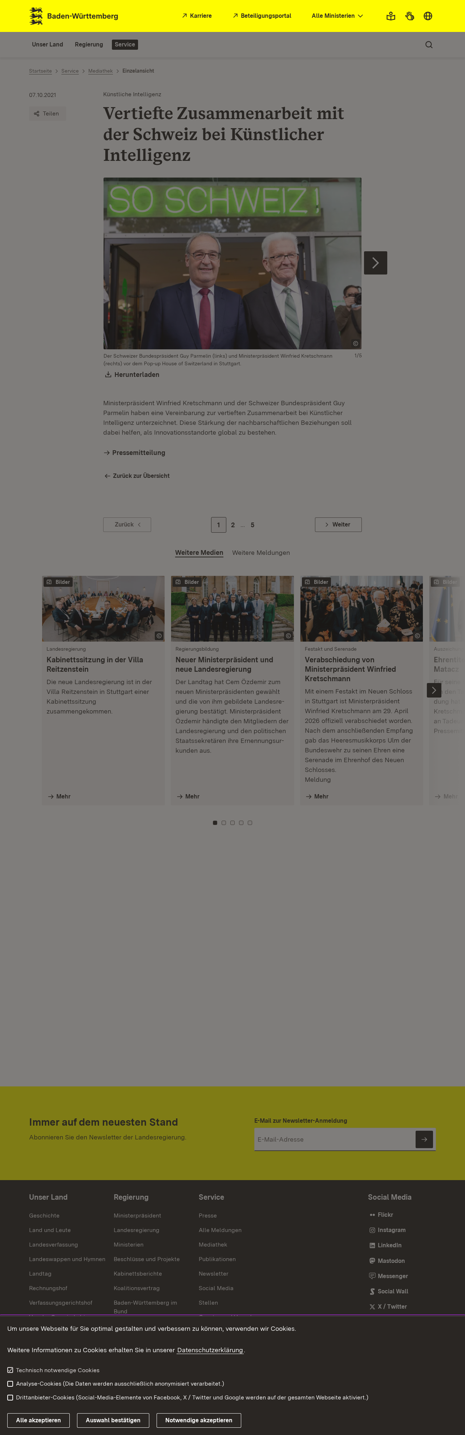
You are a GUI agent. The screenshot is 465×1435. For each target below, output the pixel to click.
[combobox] (338, 16)
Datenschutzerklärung (210, 1350)
